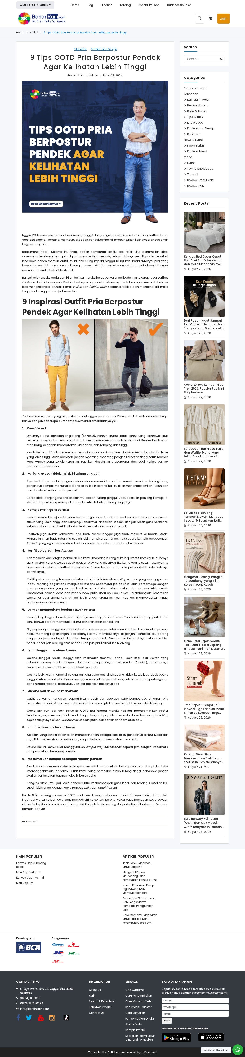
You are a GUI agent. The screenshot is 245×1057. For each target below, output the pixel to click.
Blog (90, 5)
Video (188, 157)
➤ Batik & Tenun (195, 111)
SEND (166, 1020)
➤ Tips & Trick (193, 117)
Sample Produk (135, 1030)
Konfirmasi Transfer (138, 1007)
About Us (95, 990)
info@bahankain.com (34, 1009)
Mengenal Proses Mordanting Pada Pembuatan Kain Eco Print (139, 876)
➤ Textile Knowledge (198, 168)
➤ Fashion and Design (199, 128)
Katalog (125, 5)
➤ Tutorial (191, 174)
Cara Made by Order (139, 1001)
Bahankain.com (121, 1052)
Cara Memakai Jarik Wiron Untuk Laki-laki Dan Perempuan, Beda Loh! (139, 919)
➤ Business (191, 134)
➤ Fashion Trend (195, 151)
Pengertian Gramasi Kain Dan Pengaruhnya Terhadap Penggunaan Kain (138, 904)
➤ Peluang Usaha (196, 105)
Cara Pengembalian (138, 996)
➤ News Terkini (194, 145)
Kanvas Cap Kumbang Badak (31, 865)
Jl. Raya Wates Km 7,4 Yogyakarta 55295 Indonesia (47, 991)
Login (223, 18)
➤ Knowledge (193, 123)
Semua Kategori (195, 88)
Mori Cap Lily (24, 883)
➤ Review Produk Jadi (199, 180)
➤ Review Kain (194, 186)
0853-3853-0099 (31, 1003)
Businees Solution (179, 5)
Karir (92, 996)
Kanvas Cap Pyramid (30, 877)
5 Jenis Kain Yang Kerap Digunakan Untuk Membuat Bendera (138, 889)
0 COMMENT (29, 821)
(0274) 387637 (30, 998)
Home (75, 5)
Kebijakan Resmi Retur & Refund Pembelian (140, 1038)
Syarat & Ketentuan (102, 1001)
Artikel (34, 32)
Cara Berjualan (135, 1013)
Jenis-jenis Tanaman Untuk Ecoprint (136, 865)
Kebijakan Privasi (100, 1007)
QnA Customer (135, 990)
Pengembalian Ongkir (139, 1018)
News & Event (193, 140)
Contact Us (96, 1013)
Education (80, 49)
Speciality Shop (149, 5)
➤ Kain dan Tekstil (196, 100)
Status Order (133, 1024)
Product (106, 5)
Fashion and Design (104, 49)
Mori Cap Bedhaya (28, 872)
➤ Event (189, 163)
